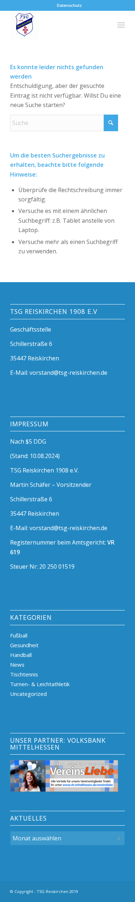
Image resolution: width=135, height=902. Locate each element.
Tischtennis (24, 674)
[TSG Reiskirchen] (56, 24)
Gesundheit (24, 645)
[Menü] (121, 25)
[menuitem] (69, 5)
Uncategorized (28, 693)
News (17, 664)
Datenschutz (69, 5)
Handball (21, 654)
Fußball (18, 635)
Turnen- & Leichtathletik (39, 684)
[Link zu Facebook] (119, 890)
